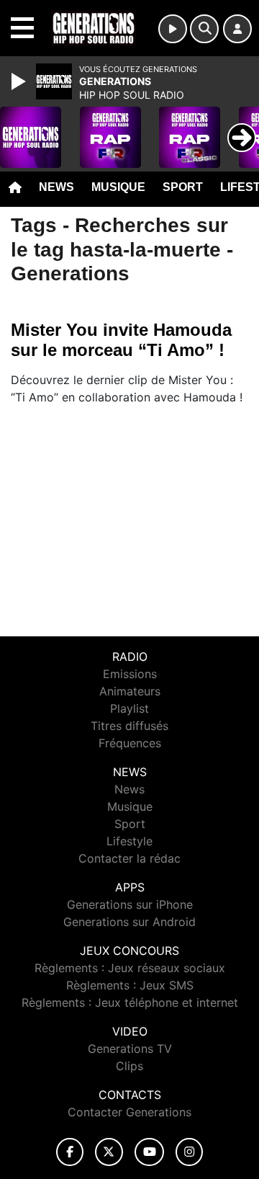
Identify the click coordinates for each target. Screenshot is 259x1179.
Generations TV (130, 1048)
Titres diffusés (129, 725)
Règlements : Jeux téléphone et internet (130, 1002)
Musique (118, 187)
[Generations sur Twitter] (109, 1152)
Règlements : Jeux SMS (130, 985)
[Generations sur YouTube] (149, 1152)
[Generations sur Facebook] (69, 1152)
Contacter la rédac (129, 858)
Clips (129, 1066)
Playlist (129, 708)
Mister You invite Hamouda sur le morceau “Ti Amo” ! (121, 340)
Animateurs (129, 691)
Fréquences (130, 743)
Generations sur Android (129, 922)
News (56, 187)
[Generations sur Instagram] (189, 1152)
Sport (183, 187)
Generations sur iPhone (130, 904)
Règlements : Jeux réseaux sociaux (130, 968)
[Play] (20, 81)
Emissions (130, 674)
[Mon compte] (237, 28)
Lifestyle (129, 841)
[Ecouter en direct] (172, 28)
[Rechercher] (204, 28)
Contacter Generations (129, 1112)
